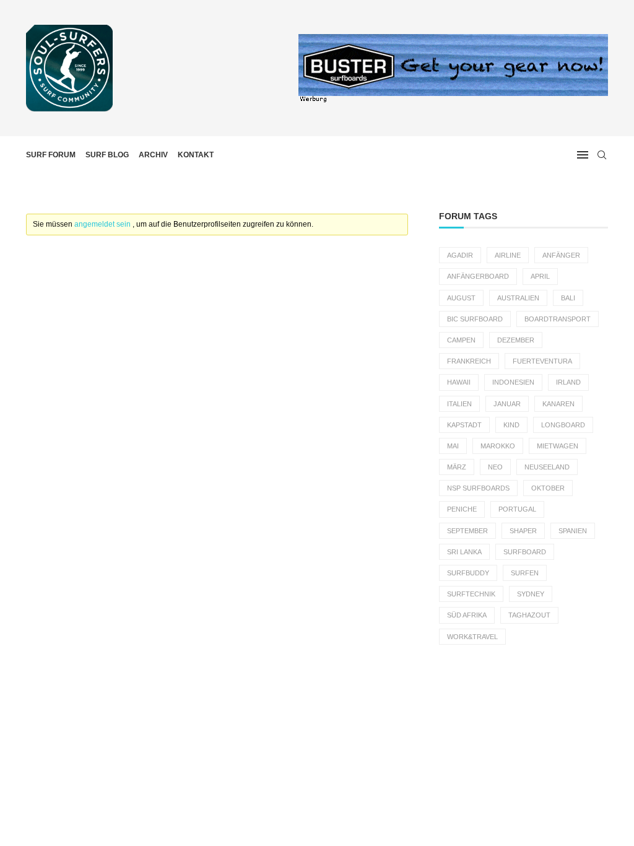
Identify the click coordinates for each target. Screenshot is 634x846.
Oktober (548, 488)
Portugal (517, 509)
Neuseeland (547, 467)
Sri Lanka (464, 552)
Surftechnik (471, 594)
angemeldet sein (103, 224)
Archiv (153, 154)
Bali (568, 298)
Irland (568, 382)
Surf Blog (107, 154)
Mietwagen (557, 446)
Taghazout (529, 615)
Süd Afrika (467, 615)
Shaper (523, 530)
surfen (525, 573)
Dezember (515, 340)
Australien (518, 298)
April (540, 276)
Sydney (530, 594)
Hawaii (459, 382)
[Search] (602, 155)
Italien (459, 404)
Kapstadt (464, 425)
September (467, 530)
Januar (507, 404)
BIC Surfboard (475, 319)
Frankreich (469, 361)
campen (461, 340)
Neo (495, 467)
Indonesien (513, 382)
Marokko (497, 446)
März (456, 467)
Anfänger (561, 255)
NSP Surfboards (478, 488)
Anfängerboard (478, 276)
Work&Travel (472, 636)
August (461, 298)
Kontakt (196, 154)
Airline (508, 255)
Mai (453, 446)
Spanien (572, 530)
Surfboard (524, 552)
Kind (511, 425)
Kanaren (558, 404)
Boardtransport (557, 319)
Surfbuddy (468, 573)
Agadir (460, 255)
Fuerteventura (542, 361)
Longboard (563, 425)
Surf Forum (51, 154)
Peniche (462, 509)
